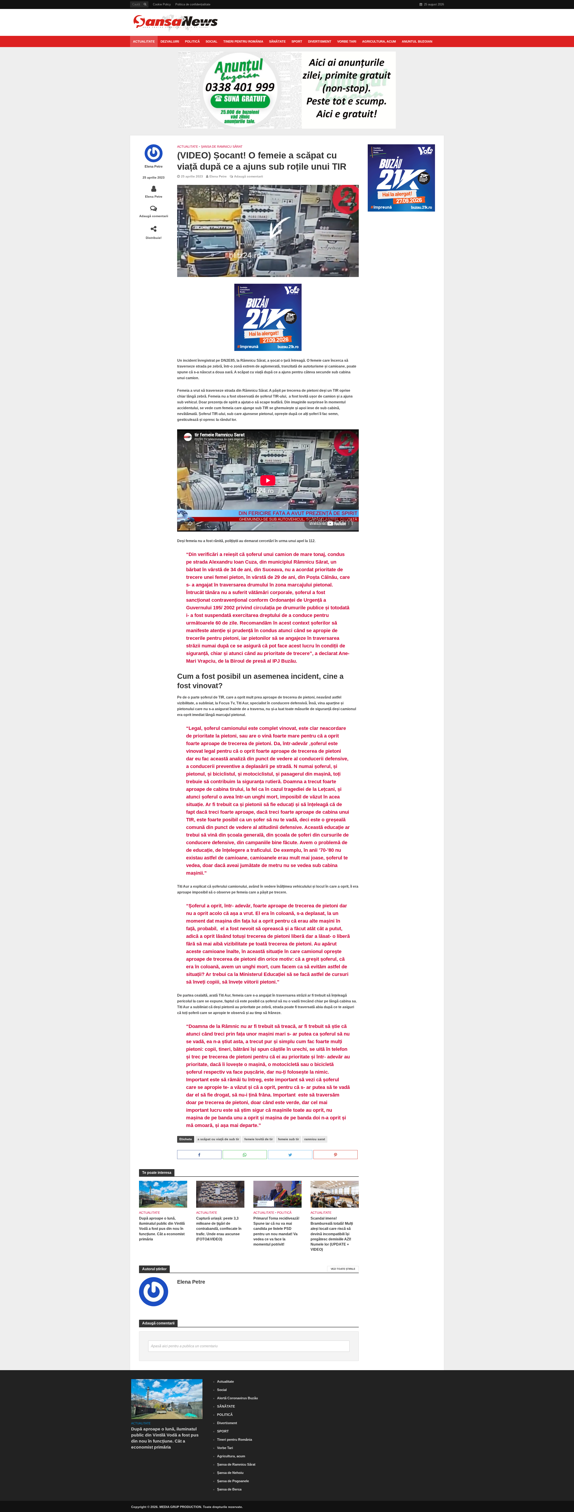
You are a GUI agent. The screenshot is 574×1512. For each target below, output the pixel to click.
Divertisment (319, 41)
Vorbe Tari (346, 41)
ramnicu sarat (314, 1139)
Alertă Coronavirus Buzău (237, 1398)
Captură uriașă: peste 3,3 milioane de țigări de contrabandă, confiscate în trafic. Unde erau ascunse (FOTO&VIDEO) (218, 1228)
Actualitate (144, 41)
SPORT (296, 41)
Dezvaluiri (170, 41)
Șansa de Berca (229, 1489)
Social (211, 41)
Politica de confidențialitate (192, 4)
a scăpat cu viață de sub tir (218, 1139)
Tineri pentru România (243, 41)
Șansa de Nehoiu (230, 1473)
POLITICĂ (192, 41)
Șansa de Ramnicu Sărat (222, 146)
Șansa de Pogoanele (233, 1481)
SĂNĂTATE (277, 41)
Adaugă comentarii (153, 216)
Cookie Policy (162, 4)
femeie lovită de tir (258, 1139)
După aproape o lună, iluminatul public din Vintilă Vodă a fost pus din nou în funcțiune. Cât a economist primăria (162, 1228)
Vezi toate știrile (343, 1269)
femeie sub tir (288, 1139)
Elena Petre (154, 166)
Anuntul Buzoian (417, 41)
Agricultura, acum (379, 41)
